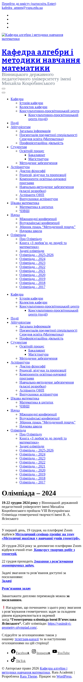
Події (15, 123)
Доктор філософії (32, 171)
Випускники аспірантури (38, 199)
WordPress (63, 676)
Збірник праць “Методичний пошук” (47, 227)
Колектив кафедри (33, 107)
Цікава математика (25, 203)
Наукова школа (30, 231)
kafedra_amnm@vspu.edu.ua (22, 8)
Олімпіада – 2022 (32, 267)
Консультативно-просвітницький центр (49, 111)
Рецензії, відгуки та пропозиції (42, 175)
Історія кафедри (31, 103)
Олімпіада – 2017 (32, 287)
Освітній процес (31, 151)
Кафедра (17, 99)
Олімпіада (18, 235)
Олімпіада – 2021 (32, 271)
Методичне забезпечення (38, 163)
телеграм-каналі (27, 639)
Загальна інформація (34, 131)
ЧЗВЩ (24, 211)
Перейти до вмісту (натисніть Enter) (29, 4)
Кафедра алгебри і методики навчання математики (41, 60)
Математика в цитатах (36, 207)
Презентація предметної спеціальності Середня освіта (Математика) (48, 137)
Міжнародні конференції (38, 219)
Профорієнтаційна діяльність (41, 143)
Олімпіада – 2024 (32, 259)
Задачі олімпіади (31, 251)
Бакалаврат (36, 155)
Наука (15, 215)
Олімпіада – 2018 (32, 283)
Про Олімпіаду (30, 239)
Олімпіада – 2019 (32, 279)
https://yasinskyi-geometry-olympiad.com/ (36, 625)
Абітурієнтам (21, 127)
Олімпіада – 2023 (32, 263)
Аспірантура (20, 167)
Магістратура (38, 159)
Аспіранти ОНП (31, 195)
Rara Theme (28, 676)
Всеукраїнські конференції (39, 223)
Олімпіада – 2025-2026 (36, 255)
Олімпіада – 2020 (32, 275)
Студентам (19, 147)
